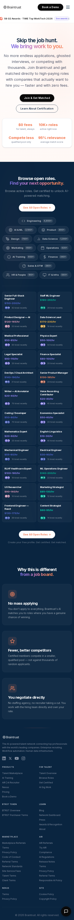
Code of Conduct (11, 857)
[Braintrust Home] (12, 7)
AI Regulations (46, 857)
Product (55, 229)
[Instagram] (23, 758)
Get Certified (46, 782)
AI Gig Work (45, 787)
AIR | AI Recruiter (10, 782)
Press (42, 819)
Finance (57, 256)
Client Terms (9, 880)
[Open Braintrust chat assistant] (66, 911)
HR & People (22, 274)
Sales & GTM (39, 265)
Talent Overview (48, 773)
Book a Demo (50, 7)
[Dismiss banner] (68, 18)
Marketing (21, 247)
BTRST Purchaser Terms (15, 815)
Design (19, 238)
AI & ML (23, 229)
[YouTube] (17, 758)
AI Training (23, 256)
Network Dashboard (49, 815)
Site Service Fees (11, 871)
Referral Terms (10, 861)
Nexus (5, 787)
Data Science (55, 238)
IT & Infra (57, 274)
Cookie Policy (46, 894)
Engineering (39, 220)
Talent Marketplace (12, 773)
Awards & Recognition (50, 824)
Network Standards (12, 866)
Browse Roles (46, 778)
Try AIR (43, 847)
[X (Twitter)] (10, 758)
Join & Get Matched (37, 97)
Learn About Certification (37, 108)
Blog (41, 810)
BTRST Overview (11, 810)
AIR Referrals (46, 843)
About (42, 829)
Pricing (5, 792)
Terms (5, 847)
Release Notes (47, 861)
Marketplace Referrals (14, 843)
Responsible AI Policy (50, 880)
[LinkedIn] (4, 758)
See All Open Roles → (37, 207)
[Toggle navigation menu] (68, 7)
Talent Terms (9, 875)
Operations (56, 247)
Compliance (45, 852)
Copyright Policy (48, 899)
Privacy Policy (9, 852)
